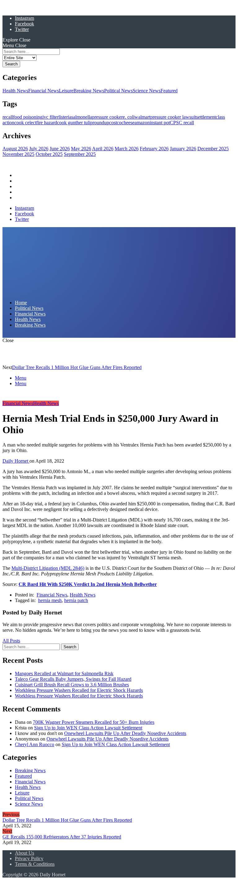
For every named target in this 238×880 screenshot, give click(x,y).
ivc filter (50, 117)
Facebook (24, 23)
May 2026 (81, 148)
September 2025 (80, 154)
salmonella (81, 117)
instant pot (160, 122)
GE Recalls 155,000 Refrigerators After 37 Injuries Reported (61, 836)
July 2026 (38, 148)
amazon (142, 122)
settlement (206, 117)
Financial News (43, 90)
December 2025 (213, 148)
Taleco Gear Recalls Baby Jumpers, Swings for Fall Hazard (73, 679)
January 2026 (183, 148)
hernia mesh (50, 600)
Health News (15, 90)
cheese (127, 122)
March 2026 (127, 148)
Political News (118, 90)
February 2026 (154, 148)
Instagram (24, 18)
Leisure (66, 90)
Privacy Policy (29, 858)
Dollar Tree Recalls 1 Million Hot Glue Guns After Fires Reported (77, 367)
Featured (169, 90)
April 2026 (102, 148)
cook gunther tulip (75, 122)
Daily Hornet (15, 461)
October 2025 (49, 154)
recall (7, 117)
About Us (24, 853)
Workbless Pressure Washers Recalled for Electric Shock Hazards (79, 690)
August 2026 (15, 148)
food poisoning (27, 117)
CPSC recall (182, 122)
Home (21, 175)
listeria (65, 117)
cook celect (25, 122)
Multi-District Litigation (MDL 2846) (47, 568)
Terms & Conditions (35, 864)
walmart (142, 117)
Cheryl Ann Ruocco (34, 744)
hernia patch (76, 600)
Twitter (22, 29)
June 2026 (60, 148)
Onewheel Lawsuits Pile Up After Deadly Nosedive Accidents (125, 733)
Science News (147, 90)
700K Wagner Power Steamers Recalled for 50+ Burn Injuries (93, 722)
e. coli (128, 117)
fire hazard (46, 122)
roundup (101, 122)
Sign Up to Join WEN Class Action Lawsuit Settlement (88, 727)
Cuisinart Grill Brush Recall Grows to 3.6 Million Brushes (72, 684)
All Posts (11, 640)
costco (115, 122)
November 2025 (18, 154)
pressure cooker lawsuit (173, 117)
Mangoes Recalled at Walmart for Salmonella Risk (64, 673)
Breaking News (88, 90)
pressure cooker (107, 117)
